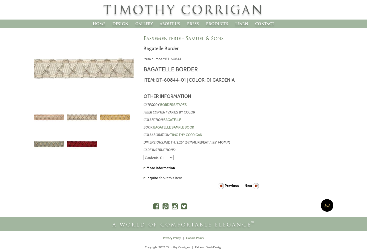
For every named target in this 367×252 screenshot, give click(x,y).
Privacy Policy (172, 238)
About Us (170, 23)
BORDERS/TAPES (173, 104)
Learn (241, 23)
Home (99, 23)
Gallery (144, 23)
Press (193, 23)
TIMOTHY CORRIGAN (186, 135)
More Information (161, 168)
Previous (232, 185)
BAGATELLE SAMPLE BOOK (173, 127)
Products (217, 23)
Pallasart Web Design (208, 247)
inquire (152, 178)
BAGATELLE (172, 119)
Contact (264, 23)
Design (120, 23)
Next (249, 185)
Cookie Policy (195, 238)
